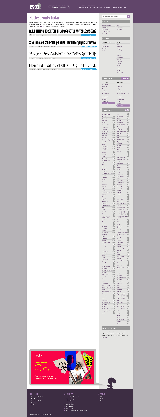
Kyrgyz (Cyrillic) (106, 311)
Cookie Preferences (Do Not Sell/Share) (76, 410)
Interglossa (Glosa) (107, 270)
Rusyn (118, 197)
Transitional (120, 72)
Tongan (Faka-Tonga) (120, 268)
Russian (119, 195)
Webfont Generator (85, 7)
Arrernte (104, 133)
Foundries (119, 30)
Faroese (104, 207)
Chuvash (104, 175)
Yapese (119, 321)
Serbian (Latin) (121, 212)
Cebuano (104, 165)
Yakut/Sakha (120, 319)
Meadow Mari (120, 140)
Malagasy (119, 129)
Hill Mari (104, 253)
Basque (104, 144)
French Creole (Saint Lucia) (106, 217)
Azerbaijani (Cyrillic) (107, 140)
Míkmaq (119, 145)
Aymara (104, 138)
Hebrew (104, 249)
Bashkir (104, 142)
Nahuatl (119, 152)
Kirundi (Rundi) (106, 302)
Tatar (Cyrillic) (120, 256)
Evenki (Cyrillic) (106, 205)
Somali (119, 230)
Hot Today (105, 30)
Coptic (104, 180)
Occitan (119, 165)
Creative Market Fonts (119, 7)
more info (104, 337)
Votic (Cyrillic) (120, 307)
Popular (63, 7)
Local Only (105, 101)
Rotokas (119, 193)
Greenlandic (105, 238)
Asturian (104, 135)
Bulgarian (104, 158)
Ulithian (119, 292)
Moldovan (119, 150)
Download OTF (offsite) (88, 35)
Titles (118, 70)
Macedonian (120, 127)
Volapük (119, 304)
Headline (119, 66)
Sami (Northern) (121, 203)
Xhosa (118, 317)
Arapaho (104, 129)
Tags (69, 7)
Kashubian (105, 289)
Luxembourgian (121, 125)
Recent (55, 7)
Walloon (119, 311)
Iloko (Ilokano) (106, 266)
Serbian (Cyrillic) (121, 214)
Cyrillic (104, 186)
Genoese (104, 226)
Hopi (103, 257)
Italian (104, 279)
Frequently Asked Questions (73, 397)
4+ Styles (119, 87)
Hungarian (105, 260)
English (104, 199)
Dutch (103, 197)
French (104, 214)
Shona (118, 220)
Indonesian (105, 268)
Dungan (104, 195)
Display (104, 44)
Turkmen (119, 275)
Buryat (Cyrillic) (106, 160)
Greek (103, 236)
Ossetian (119, 170)
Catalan (104, 163)
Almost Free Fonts (36, 401)
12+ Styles (119, 91)
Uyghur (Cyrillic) (121, 294)
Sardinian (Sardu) (121, 207)
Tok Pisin (119, 265)
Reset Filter (125, 78)
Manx (118, 135)
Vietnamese (120, 302)
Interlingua (105, 272)
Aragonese (105, 127)
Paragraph (119, 49)
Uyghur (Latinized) (122, 296)
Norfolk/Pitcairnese (122, 157)
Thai (118, 263)
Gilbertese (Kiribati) (105, 233)
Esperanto (105, 201)
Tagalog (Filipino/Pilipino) (121, 247)
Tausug (119, 259)
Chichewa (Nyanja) (107, 173)
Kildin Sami (105, 300)
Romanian (106, 114)
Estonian (104, 203)
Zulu (118, 324)
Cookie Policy (69, 408)
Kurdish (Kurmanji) (107, 309)
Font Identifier (97, 7)
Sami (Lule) (120, 201)
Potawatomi (120, 182)
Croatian (104, 184)
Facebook (102, 399)
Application (105, 91)
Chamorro (105, 167)
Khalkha (104, 296)
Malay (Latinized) (121, 131)
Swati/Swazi (120, 242)
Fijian (103, 210)
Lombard (119, 120)
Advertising (69, 403)
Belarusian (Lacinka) (105, 149)
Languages (120, 27)
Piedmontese (120, 176)
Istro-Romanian (106, 277)
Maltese (119, 133)
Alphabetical (120, 99)
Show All (104, 99)
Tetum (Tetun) (120, 261)
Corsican (104, 182)
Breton (104, 156)
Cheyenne (105, 171)
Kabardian (105, 283)
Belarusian (105, 146)
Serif (103, 51)
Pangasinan (120, 172)
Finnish (104, 212)
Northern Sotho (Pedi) (121, 160)
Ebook (104, 89)
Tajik (118, 252)
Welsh (118, 315)
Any (118, 84)
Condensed (120, 57)
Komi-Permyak (106, 304)
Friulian (104, 222)
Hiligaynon (105, 251)
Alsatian (104, 123)
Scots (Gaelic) (120, 210)
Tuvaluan (119, 283)
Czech (103, 188)
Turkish (119, 273)
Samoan (119, 205)
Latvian (119, 114)
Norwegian (120, 163)
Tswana (119, 271)
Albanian (104, 121)
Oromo (119, 168)
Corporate (119, 61)
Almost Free (105, 34)
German (104, 230)
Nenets (119, 154)
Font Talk (107, 7)
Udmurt (119, 287)
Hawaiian (104, 247)
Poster (118, 68)
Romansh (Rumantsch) (120, 189)
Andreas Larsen (46, 69)
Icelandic (104, 264)
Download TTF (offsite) (89, 69)
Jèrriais (104, 281)
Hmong (104, 255)
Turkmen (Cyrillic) (121, 277)
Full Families (121, 93)
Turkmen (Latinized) (119, 280)
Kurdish (104, 307)
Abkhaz (104, 116)
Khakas (104, 294)
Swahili (119, 240)
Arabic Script (105, 125)
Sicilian (119, 222)
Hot (49, 7)
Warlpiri (119, 313)
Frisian (104, 220)
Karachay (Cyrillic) (107, 287)
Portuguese (120, 180)
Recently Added (106, 25)
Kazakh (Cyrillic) (106, 292)
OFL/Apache (105, 93)
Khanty (104, 298)
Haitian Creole (106, 243)
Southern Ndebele (122, 232)
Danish (104, 190)
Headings (119, 47)
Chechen (104, 169)
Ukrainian (119, 289)
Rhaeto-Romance (121, 187)
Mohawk (119, 148)
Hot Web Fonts (106, 32)
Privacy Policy (69, 407)
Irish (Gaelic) (105, 275)
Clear (127, 110)
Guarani (104, 240)
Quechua (119, 185)
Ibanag (104, 262)
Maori (118, 137)
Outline (119, 55)
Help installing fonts (71, 399)
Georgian (104, 228)
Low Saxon (120, 122)
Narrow (119, 59)
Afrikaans (104, 118)
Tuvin (118, 285)
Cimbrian (104, 178)
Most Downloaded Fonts (38, 399)
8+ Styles (119, 89)
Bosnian (104, 154)
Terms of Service (70, 405)
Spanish (119, 238)
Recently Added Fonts (37, 397)
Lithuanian (120, 116)
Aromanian (105, 131)
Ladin (103, 313)
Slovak (118, 224)
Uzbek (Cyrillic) (121, 298)
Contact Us (69, 401)
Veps (118, 300)
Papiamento (120, 174)
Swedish (119, 244)
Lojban (119, 118)
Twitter (102, 397)
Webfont (104, 87)
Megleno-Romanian (119, 142)
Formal (119, 64)
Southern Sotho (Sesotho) (121, 235)
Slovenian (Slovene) (119, 227)
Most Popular (105, 27)
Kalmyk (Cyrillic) (106, 285)
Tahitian (119, 250)
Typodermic (47, 35)
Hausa (103, 245)
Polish (118, 178)
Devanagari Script (107, 192)
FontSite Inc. (47, 58)
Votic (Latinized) (121, 309)
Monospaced (105, 47)
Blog (101, 401)
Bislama (104, 152)
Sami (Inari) (120, 199)
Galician (104, 224)
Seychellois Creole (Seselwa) (122, 217)
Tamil (118, 254)
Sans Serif (104, 49)
